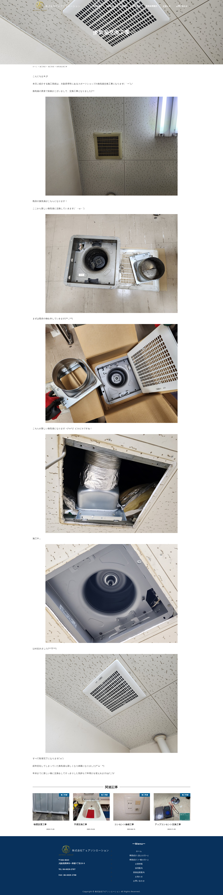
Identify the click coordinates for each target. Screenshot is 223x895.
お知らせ (139, 876)
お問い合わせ (139, 881)
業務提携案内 (139, 872)
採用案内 (139, 868)
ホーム (139, 851)
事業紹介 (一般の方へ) (139, 859)
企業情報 (139, 864)
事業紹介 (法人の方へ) (139, 855)
